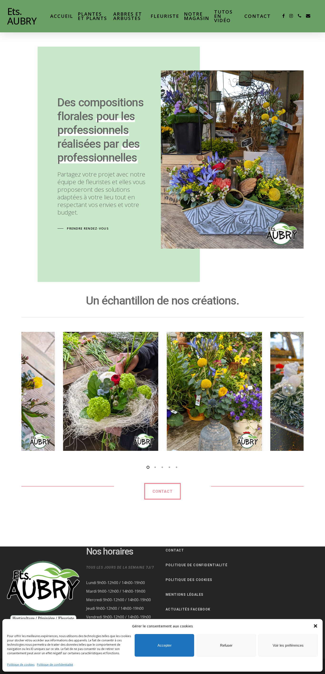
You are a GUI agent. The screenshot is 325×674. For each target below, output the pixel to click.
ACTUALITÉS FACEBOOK (188, 609)
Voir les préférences (288, 645)
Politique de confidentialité (55, 665)
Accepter (165, 645)
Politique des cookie (188, 580)
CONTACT (175, 550)
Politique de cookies (20, 665)
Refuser (226, 645)
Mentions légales (184, 594)
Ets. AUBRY (21, 16)
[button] (315, 626)
